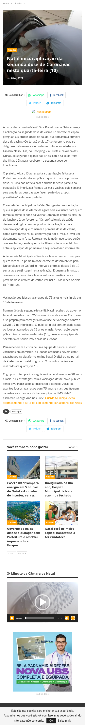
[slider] (39, 618)
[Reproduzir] (12, 618)
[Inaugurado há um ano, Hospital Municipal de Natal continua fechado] (61, 467)
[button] (42, 602)
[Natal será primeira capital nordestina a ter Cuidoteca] (61, 513)
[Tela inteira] (73, 618)
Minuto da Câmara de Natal (32, 573)
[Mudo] (67, 618)
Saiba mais (64, 720)
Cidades (12, 50)
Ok (51, 720)
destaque (16, 411)
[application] (42, 602)
